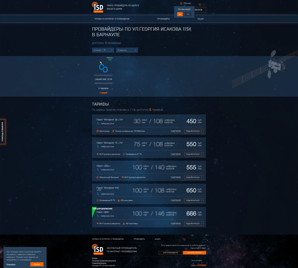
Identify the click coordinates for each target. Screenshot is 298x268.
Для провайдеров (170, 253)
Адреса (94, 258)
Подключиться (193, 131)
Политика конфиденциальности (104, 260)
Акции (200, 19)
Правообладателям (99, 263)
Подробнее (176, 131)
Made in (198, 265)
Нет (188, 14)
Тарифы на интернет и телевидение (111, 19)
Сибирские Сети (107, 123)
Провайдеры (163, 19)
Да (180, 14)
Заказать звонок (194, 253)
